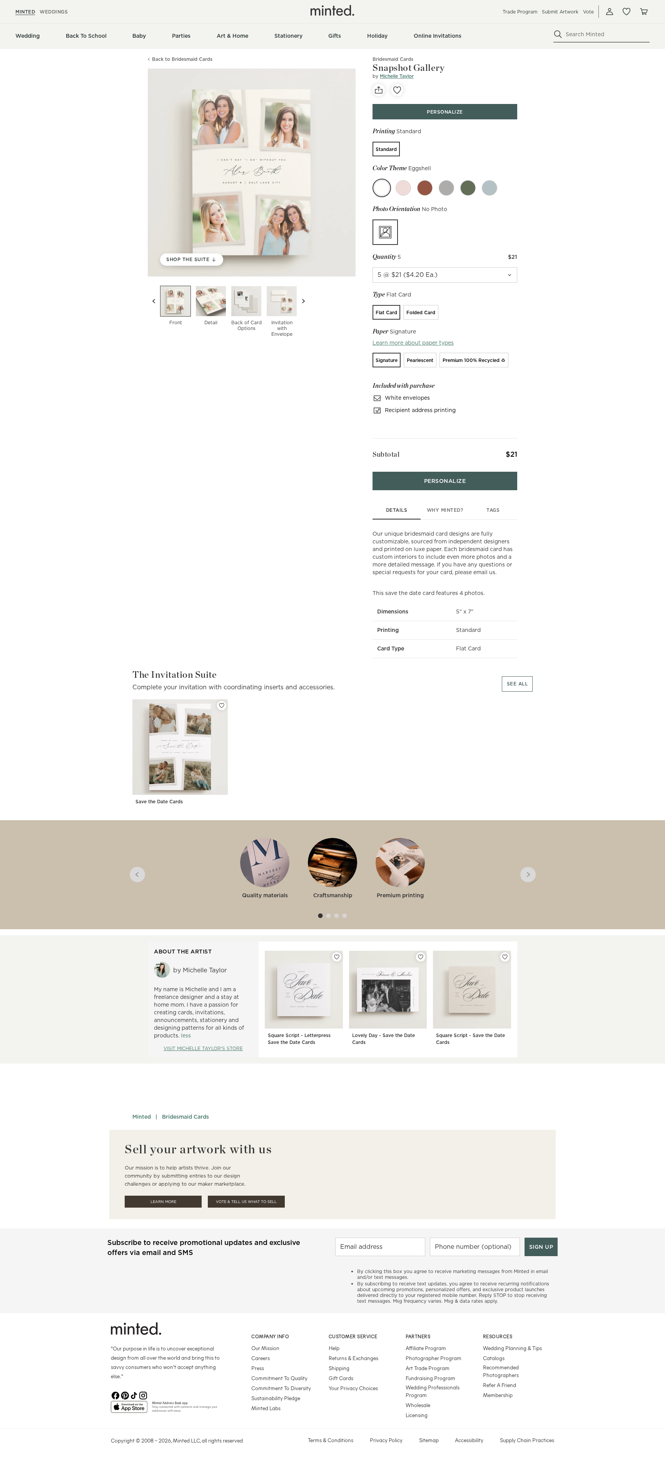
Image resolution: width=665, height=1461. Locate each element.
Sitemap (429, 1440)
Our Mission (265, 1348)
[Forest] (468, 188)
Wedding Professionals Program (432, 1391)
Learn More (163, 1202)
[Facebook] (115, 1394)
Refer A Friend (499, 1385)
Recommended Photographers (501, 1371)
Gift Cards (341, 1378)
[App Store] (129, 1410)
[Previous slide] (154, 301)
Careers (260, 1358)
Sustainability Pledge (275, 1398)
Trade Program (520, 12)
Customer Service (353, 1336)
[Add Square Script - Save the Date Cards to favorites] (505, 957)
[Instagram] (143, 1394)
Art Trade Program (427, 1368)
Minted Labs (266, 1408)
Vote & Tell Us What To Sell (246, 1202)
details (397, 510)
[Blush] (403, 188)
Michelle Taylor (397, 76)
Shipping (339, 1368)
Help (334, 1348)
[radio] (386, 149)
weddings (54, 12)
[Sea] (489, 188)
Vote (588, 12)
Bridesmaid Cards (185, 1117)
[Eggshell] (382, 188)
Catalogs (494, 1358)
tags (493, 510)
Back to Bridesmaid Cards (182, 59)
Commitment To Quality (279, 1378)
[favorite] (397, 90)
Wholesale (418, 1405)
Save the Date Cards (159, 801)
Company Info (270, 1336)
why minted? (445, 510)
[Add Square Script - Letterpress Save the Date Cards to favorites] (336, 957)
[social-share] (379, 90)
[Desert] (425, 188)
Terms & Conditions (330, 1440)
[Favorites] (626, 11)
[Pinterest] (124, 1394)
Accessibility (469, 1440)
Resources (498, 1336)
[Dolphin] (446, 188)
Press (257, 1368)
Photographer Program (433, 1358)
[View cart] (643, 11)
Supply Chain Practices (527, 1440)
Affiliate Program (426, 1348)
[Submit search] (558, 34)
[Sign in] (609, 11)
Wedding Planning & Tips (512, 1348)
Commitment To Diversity (281, 1388)
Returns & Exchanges (353, 1358)
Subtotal (386, 454)
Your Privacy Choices (353, 1388)
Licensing (417, 1415)
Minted (141, 1117)
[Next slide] (303, 301)
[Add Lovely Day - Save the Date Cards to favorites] (420, 957)
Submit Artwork (560, 12)
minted (25, 12)
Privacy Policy (386, 1440)
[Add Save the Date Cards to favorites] (221, 705)
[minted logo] (332, 10)
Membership (498, 1395)
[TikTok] (134, 1394)
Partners (418, 1336)
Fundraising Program (430, 1378)
